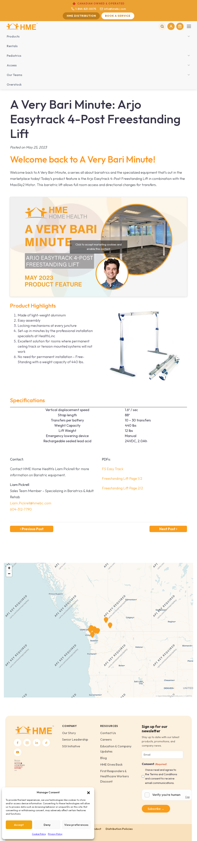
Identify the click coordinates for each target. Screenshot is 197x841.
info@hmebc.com (115, 9)
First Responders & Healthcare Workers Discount (114, 776)
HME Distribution (81, 16)
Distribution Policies (119, 829)
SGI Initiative (71, 746)
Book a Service (117, 16)
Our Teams (14, 75)
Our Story (69, 733)
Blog (103, 758)
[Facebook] (17, 742)
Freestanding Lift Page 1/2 (122, 478)
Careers (106, 739)
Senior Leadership (75, 739)
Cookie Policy (39, 834)
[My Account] (171, 26)
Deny (47, 825)
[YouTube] (17, 752)
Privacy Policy (55, 834)
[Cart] (180, 26)
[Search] (162, 26)
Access (12, 65)
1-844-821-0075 (85, 9)
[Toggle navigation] (189, 26)
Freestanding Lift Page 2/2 (122, 488)
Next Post (167, 529)
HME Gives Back (111, 764)
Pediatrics (14, 56)
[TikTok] (46, 742)
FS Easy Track (112, 469)
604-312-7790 (21, 509)
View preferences (76, 825)
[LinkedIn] (36, 742)
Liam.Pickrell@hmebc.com (30, 503)
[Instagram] (27, 742)
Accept (19, 825)
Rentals (12, 46)
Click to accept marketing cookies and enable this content (98, 247)
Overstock (14, 84)
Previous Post (32, 529)
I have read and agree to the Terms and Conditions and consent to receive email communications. (161, 776)
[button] (88, 792)
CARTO (188, 696)
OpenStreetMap (165, 696)
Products (13, 36)
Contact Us (108, 733)
